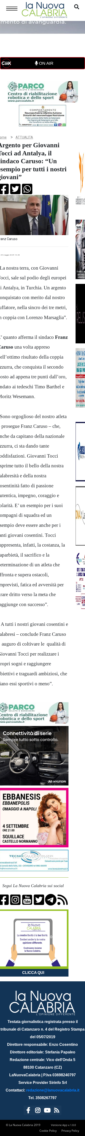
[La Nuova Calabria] (44, 9)
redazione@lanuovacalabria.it (52, 1090)
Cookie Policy (48, 1131)
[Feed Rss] (56, 1111)
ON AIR (45, 63)
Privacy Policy (70, 1131)
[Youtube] (47, 1111)
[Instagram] (37, 1111)
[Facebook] (28, 1111)
